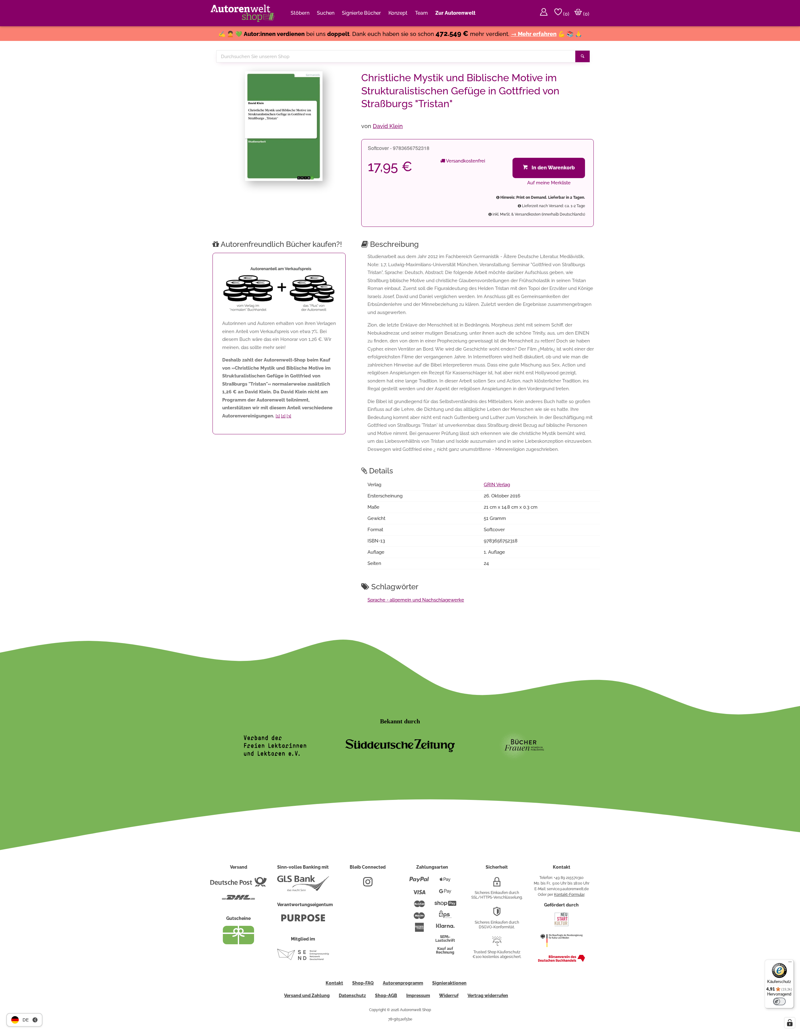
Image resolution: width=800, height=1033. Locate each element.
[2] (283, 416)
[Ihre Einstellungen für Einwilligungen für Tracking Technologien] (789, 1022)
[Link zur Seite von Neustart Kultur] (561, 925)
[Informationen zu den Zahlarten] (419, 882)
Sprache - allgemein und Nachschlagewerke (416, 600)
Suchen (325, 13)
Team (421, 13)
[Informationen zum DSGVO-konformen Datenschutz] (497, 914)
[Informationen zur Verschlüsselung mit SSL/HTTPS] (497, 884)
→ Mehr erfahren (534, 34)
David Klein (388, 126)
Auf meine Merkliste (549, 183)
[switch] (779, 1001)
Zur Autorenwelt (455, 13)
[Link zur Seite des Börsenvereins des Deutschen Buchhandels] (561, 960)
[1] (278, 416)
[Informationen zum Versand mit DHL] (238, 900)
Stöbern (300, 13)
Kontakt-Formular (569, 894)
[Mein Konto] (544, 13)
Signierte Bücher (361, 13)
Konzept (398, 13)
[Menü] (790, 963)
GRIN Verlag (497, 484)
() (565, 14)
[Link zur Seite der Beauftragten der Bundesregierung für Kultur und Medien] (561, 950)
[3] (289, 416)
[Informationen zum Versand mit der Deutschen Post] (238, 884)
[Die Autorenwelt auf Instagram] (367, 884)
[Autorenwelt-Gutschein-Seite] (238, 943)
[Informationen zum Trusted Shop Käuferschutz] (497, 943)
